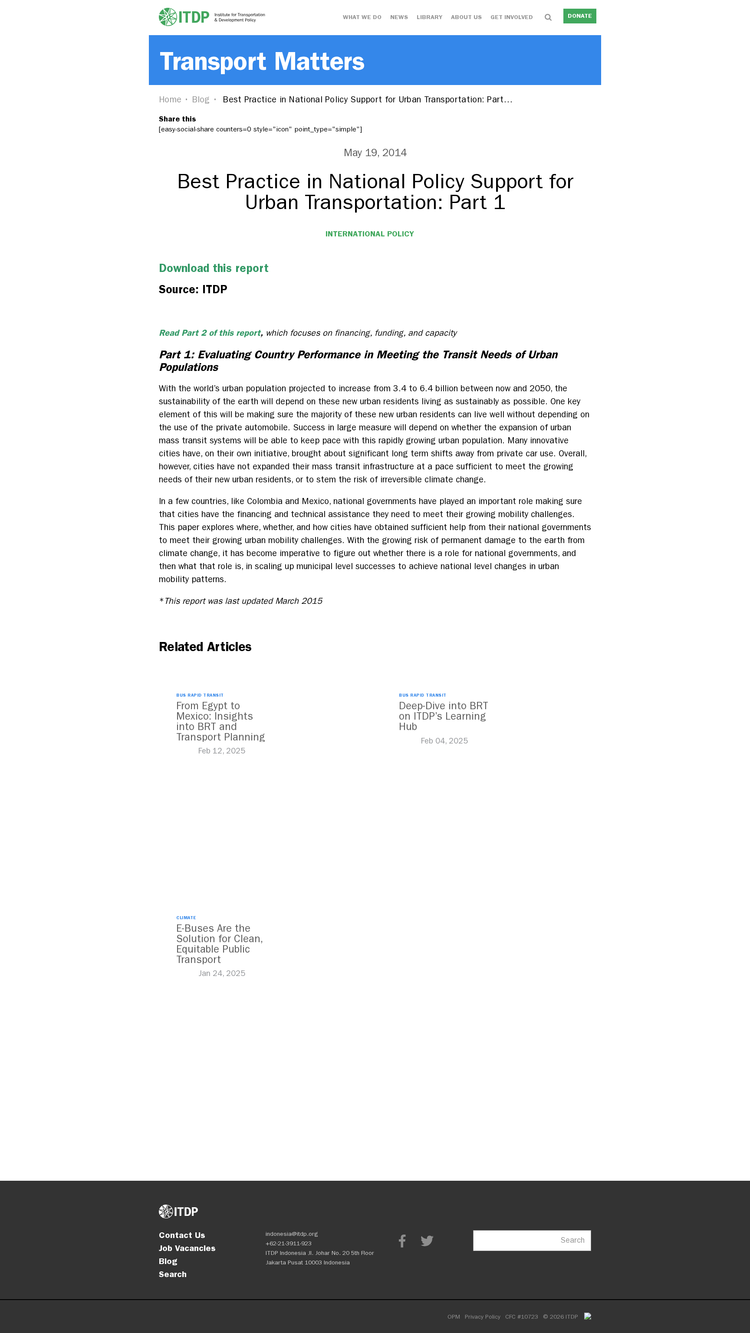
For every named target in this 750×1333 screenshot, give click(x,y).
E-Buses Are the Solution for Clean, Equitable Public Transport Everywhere (219, 949)
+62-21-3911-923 (289, 1243)
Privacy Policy (482, 1316)
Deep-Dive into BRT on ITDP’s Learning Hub (443, 716)
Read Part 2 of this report (209, 333)
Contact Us (182, 1235)
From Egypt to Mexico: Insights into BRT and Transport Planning (220, 721)
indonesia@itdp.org (292, 1234)
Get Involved (511, 17)
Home (170, 100)
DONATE (580, 16)
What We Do (362, 17)
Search (173, 1274)
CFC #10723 (521, 1316)
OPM (453, 1316)
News (399, 17)
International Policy (370, 234)
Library (429, 17)
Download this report (214, 268)
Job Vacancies (187, 1248)
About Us (466, 17)
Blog (201, 100)
